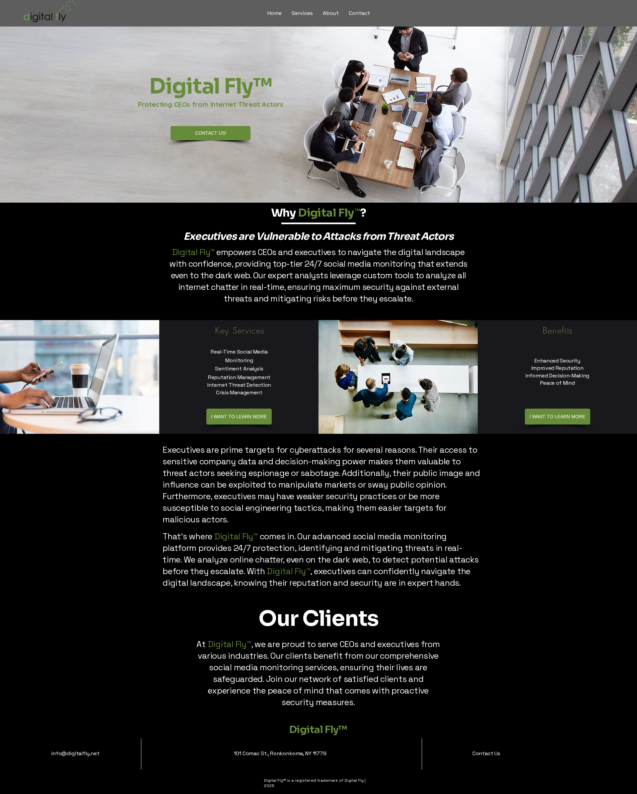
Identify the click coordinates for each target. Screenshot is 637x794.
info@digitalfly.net (75, 753)
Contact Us (486, 753)
